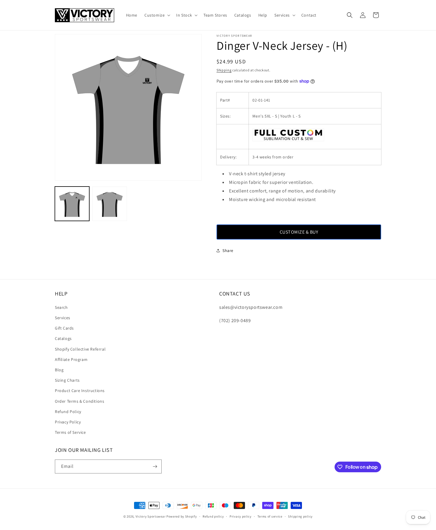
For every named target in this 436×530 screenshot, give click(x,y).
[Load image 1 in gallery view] (72, 204)
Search (61, 307)
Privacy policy (241, 516)
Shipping (224, 70)
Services (62, 317)
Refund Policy (68, 411)
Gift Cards (64, 328)
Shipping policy (300, 516)
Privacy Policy (68, 422)
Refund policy (213, 516)
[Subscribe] (154, 466)
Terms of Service (70, 432)
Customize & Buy (299, 232)
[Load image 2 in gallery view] (109, 204)
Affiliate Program (71, 359)
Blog (59, 369)
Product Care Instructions (80, 390)
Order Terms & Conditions (79, 401)
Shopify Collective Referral (80, 349)
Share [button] (227, 250)
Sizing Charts (67, 380)
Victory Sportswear (151, 516)
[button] (157, 15)
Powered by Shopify (181, 516)
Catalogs (63, 338)
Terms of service (269, 516)
